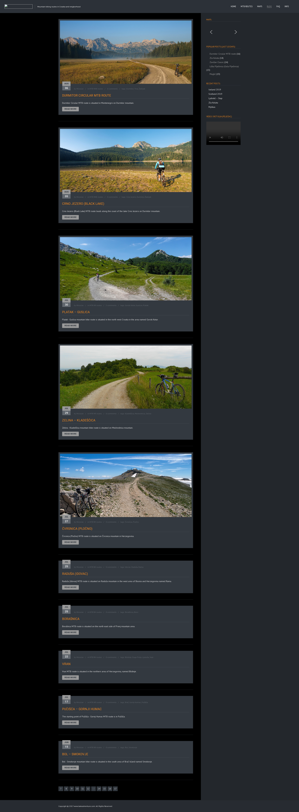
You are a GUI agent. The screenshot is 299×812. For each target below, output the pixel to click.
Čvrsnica (128, 522)
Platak (145, 305)
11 (83, 788)
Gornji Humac (135, 702)
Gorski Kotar (130, 305)
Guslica (139, 305)
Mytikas (212, 107)
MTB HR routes (96, 305)
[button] (211, 32)
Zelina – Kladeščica (78, 420)
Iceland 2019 (215, 89)
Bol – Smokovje (75, 754)
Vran (151, 657)
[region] (223, 32)
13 (94, 788)
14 (99, 788)
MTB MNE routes (96, 89)
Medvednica (140, 413)
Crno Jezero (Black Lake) (83, 204)
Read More (70, 109)
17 (115, 788)
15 (104, 788)
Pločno (136, 522)
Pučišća (145, 702)
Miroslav (80, 89)
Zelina (148, 413)
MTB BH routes (96, 522)
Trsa (136, 89)
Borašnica (129, 612)
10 (77, 788)
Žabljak (142, 89)
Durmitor (130, 89)
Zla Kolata (213, 102)
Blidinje (128, 657)
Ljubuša (145, 657)
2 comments (111, 305)
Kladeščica (129, 413)
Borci (136, 612)
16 (110, 788)
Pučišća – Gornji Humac (82, 709)
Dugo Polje (137, 657)
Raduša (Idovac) (75, 574)
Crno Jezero (131, 197)
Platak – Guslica (76, 312)
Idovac (128, 567)
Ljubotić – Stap (215, 98)
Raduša (134, 567)
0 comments (112, 89)
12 (88, 788)
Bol (126, 747)
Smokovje (133, 747)
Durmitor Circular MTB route (86, 95)
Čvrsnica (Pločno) (77, 529)
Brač (127, 702)
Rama (140, 567)
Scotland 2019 (215, 94)
